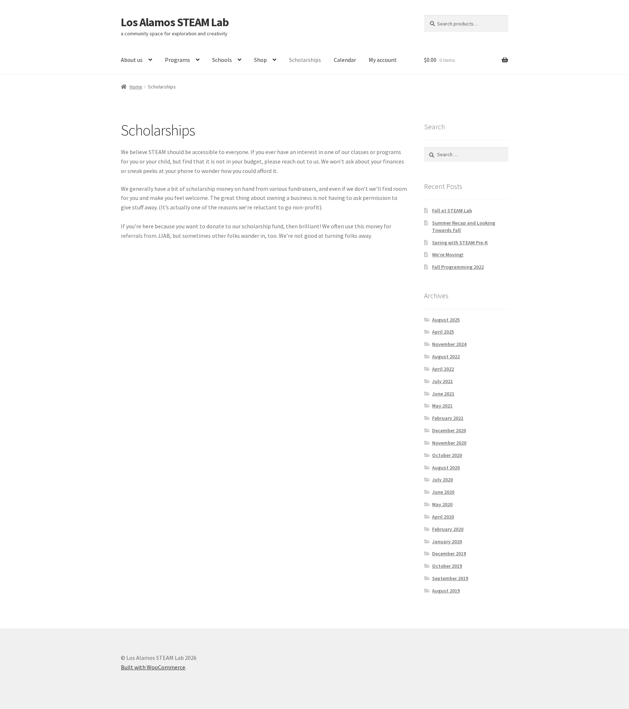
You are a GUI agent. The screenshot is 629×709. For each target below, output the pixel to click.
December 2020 (449, 430)
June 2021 (443, 393)
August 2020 (446, 467)
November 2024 (449, 344)
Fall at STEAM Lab (452, 210)
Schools (222, 59)
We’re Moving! (447, 254)
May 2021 (442, 405)
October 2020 (447, 455)
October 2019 (447, 566)
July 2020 (442, 479)
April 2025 (443, 331)
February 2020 (447, 529)
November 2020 (449, 443)
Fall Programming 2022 (458, 267)
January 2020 (447, 541)
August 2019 (446, 590)
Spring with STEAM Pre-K (460, 242)
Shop (260, 59)
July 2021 (442, 381)
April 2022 (443, 369)
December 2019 (449, 553)
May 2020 (442, 504)
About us (132, 59)
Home (136, 86)
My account (383, 59)
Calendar (345, 59)
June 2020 (443, 492)
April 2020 (443, 516)
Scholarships (305, 59)
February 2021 (447, 418)
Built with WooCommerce (153, 667)
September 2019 (450, 578)
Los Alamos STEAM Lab (175, 22)
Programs (177, 59)
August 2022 (446, 356)
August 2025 (446, 319)
